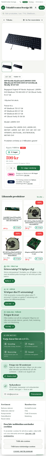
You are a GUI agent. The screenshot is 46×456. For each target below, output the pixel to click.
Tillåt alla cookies (23, 441)
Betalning (28, 416)
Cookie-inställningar (23, 451)
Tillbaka (9, 20)
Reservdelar (5, 419)
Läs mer (26, 175)
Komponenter (6, 413)
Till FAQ (8, 327)
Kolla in (8, 281)
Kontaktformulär (30, 408)
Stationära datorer (7, 411)
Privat (25, 2)
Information (39, 2)
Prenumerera (36, 394)
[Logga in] (35, 7)
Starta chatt (11, 376)
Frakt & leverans (31, 413)
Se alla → (40, 197)
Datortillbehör (6, 416)
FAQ (26, 411)
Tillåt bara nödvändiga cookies (23, 446)
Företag (31, 2)
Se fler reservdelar (33, 20)
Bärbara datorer (7, 408)
